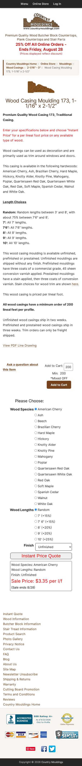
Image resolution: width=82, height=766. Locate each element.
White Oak (45, 504)
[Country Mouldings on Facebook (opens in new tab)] (44, 749)
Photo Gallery (13, 639)
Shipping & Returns (16, 679)
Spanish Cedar (48, 492)
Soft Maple (46, 486)
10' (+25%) (45, 539)
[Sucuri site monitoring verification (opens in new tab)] (66, 734)
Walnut (42, 498)
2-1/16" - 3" (34, 67)
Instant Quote (13, 614)
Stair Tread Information (19, 629)
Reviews (9, 699)
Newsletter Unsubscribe (20, 674)
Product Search (14, 634)
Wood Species (22, 409)
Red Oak (44, 480)
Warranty (9, 684)
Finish (29, 545)
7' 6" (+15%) (46, 521)
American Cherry (50, 409)
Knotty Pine (46, 450)
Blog (6, 659)
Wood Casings (14, 67)
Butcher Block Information (22, 624)
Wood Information (16, 619)
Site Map (9, 669)
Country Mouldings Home (21, 63)
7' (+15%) (44, 516)
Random (44, 510)
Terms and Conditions (19, 694)
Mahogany (45, 456)
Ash (40, 415)
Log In (57, 3)
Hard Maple (46, 433)
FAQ (6, 654)
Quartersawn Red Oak (53, 468)
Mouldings (65, 63)
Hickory (43, 439)
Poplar (42, 462)
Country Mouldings (52, 762)
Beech (42, 421)
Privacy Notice (13, 644)
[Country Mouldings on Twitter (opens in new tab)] (52, 749)
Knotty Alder (47, 445)
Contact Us (11, 649)
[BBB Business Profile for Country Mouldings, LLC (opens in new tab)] (30, 719)
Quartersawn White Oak (55, 474)
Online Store (41, 3)
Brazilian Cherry (49, 427)
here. (75, 284)
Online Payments (67, 724)
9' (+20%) (45, 533)
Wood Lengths (22, 510)
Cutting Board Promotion (21, 689)
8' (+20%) (45, 527)
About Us (10, 664)
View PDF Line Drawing (20, 345)
